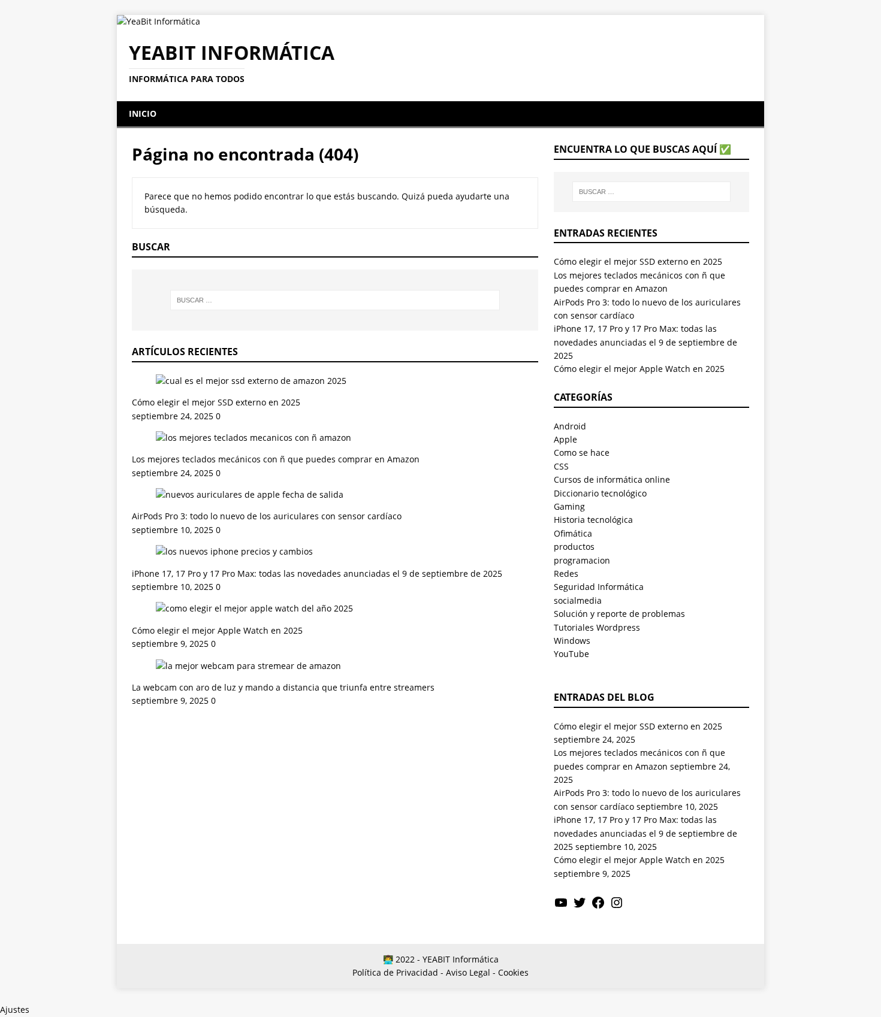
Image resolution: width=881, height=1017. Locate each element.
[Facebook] (598, 906)
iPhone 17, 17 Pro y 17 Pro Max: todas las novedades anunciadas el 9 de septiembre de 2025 (317, 573)
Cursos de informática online (612, 479)
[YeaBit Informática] (158, 21)
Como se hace (582, 452)
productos (574, 546)
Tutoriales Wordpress (597, 627)
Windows (572, 640)
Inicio (142, 113)
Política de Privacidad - (397, 972)
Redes (566, 573)
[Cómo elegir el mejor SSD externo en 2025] (251, 380)
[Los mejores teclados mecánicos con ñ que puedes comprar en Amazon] (253, 437)
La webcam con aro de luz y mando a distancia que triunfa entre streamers (283, 687)
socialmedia (578, 600)
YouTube (571, 653)
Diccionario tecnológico (600, 493)
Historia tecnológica (593, 519)
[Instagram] (617, 906)
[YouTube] (561, 906)
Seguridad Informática (599, 586)
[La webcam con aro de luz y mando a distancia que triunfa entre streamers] (248, 665)
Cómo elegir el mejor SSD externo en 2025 (216, 402)
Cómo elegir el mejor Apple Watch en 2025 (217, 630)
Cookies (513, 972)
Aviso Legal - (471, 972)
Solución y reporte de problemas (619, 613)
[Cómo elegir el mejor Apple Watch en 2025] (254, 608)
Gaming (569, 506)
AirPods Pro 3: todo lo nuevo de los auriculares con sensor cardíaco (267, 516)
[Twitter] (579, 906)
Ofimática (573, 533)
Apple (565, 439)
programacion (582, 560)
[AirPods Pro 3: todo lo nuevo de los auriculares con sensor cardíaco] (249, 494)
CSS (561, 466)
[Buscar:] (335, 300)
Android (570, 426)
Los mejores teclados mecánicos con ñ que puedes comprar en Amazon (276, 459)
